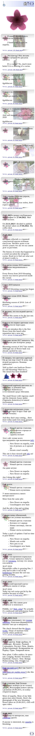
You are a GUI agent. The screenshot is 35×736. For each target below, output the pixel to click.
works (5, 630)
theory (28, 628)
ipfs (28, 453)
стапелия (6, 717)
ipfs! (32, 440)
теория (29, 620)
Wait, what (17, 609)
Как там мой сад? (11, 668)
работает (6, 622)
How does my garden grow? (15, 672)
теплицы (12, 561)
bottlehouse (7, 572)
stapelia (28, 722)
